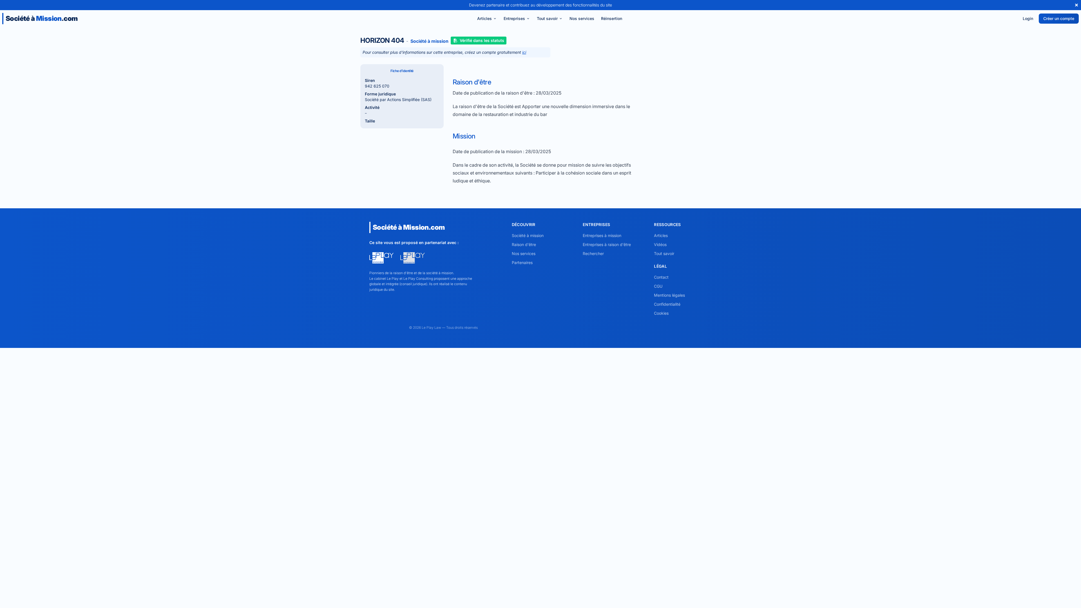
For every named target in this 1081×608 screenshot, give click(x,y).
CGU (658, 286)
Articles (484, 18)
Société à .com (41, 18)
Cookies (661, 313)
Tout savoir (547, 18)
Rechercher (593, 253)
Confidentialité (667, 304)
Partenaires (522, 262)
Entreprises (514, 18)
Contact (661, 277)
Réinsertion (611, 18)
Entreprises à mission (602, 235)
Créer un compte (1058, 18)
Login (1028, 18)
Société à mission (528, 235)
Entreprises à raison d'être (607, 244)
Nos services (581, 18)
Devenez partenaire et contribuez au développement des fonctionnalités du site (540, 5)
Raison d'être (524, 244)
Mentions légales (669, 295)
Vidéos (660, 244)
